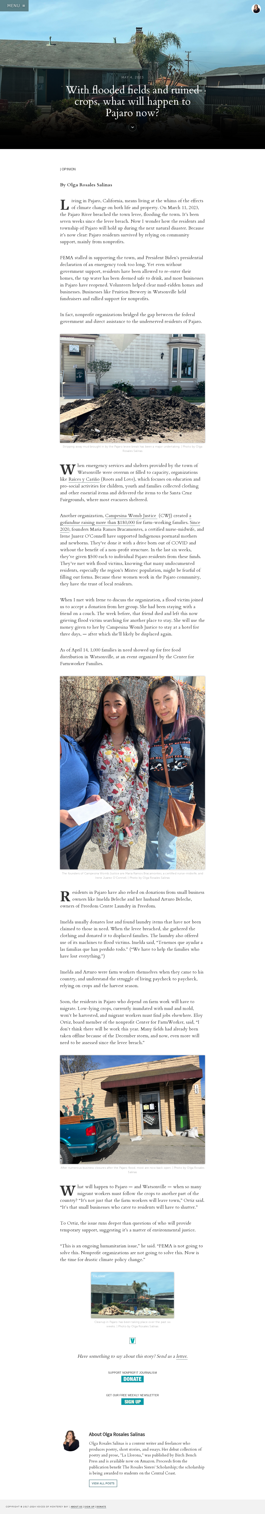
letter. (182, 1356)
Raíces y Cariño (84, 479)
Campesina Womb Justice (131, 516)
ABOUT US (76, 1506)
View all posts (103, 1483)
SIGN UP (89, 1506)
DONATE (101, 1506)
